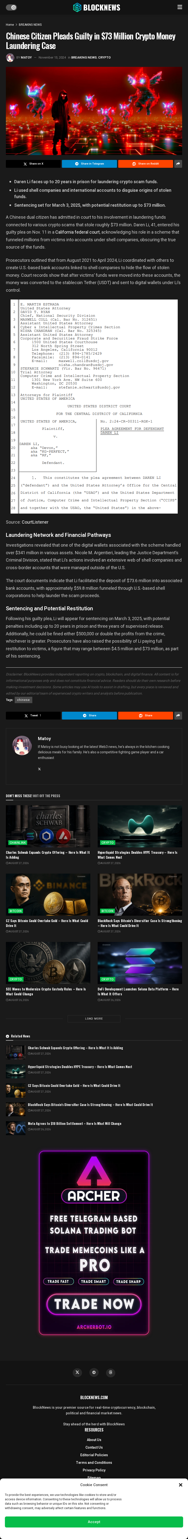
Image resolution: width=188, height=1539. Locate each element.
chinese (23, 700)
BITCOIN (16, 911)
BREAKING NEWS (30, 25)
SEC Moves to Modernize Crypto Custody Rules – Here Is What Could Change (46, 991)
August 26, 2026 (18, 1000)
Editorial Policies (94, 1455)
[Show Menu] (179, 7)
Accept (94, 1522)
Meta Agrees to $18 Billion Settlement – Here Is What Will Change (74, 1123)
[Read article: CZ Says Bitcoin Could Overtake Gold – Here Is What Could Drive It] (48, 895)
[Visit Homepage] (97, 7)
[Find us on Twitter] (77, 1372)
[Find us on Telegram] (94, 1372)
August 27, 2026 (18, 863)
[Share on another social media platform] (178, 164)
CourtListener (35, 522)
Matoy (26, 57)
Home (10, 25)
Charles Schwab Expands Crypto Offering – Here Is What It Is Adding (48, 855)
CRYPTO (104, 57)
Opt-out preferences (79, 1532)
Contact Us (94, 1447)
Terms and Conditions (94, 1462)
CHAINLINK (18, 843)
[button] (180, 1484)
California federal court (77, 232)
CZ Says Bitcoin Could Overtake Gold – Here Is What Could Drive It (47, 923)
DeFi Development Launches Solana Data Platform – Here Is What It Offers (138, 991)
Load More (94, 1019)
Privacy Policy (94, 1470)
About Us (94, 1440)
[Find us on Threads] (110, 1373)
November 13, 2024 (52, 57)
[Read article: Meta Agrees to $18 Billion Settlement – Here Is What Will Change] (15, 1128)
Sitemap (94, 1477)
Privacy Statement (107, 1532)
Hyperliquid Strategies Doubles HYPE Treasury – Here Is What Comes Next (137, 855)
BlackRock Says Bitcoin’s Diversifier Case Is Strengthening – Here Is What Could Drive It (140, 923)
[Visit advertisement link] (94, 1243)
